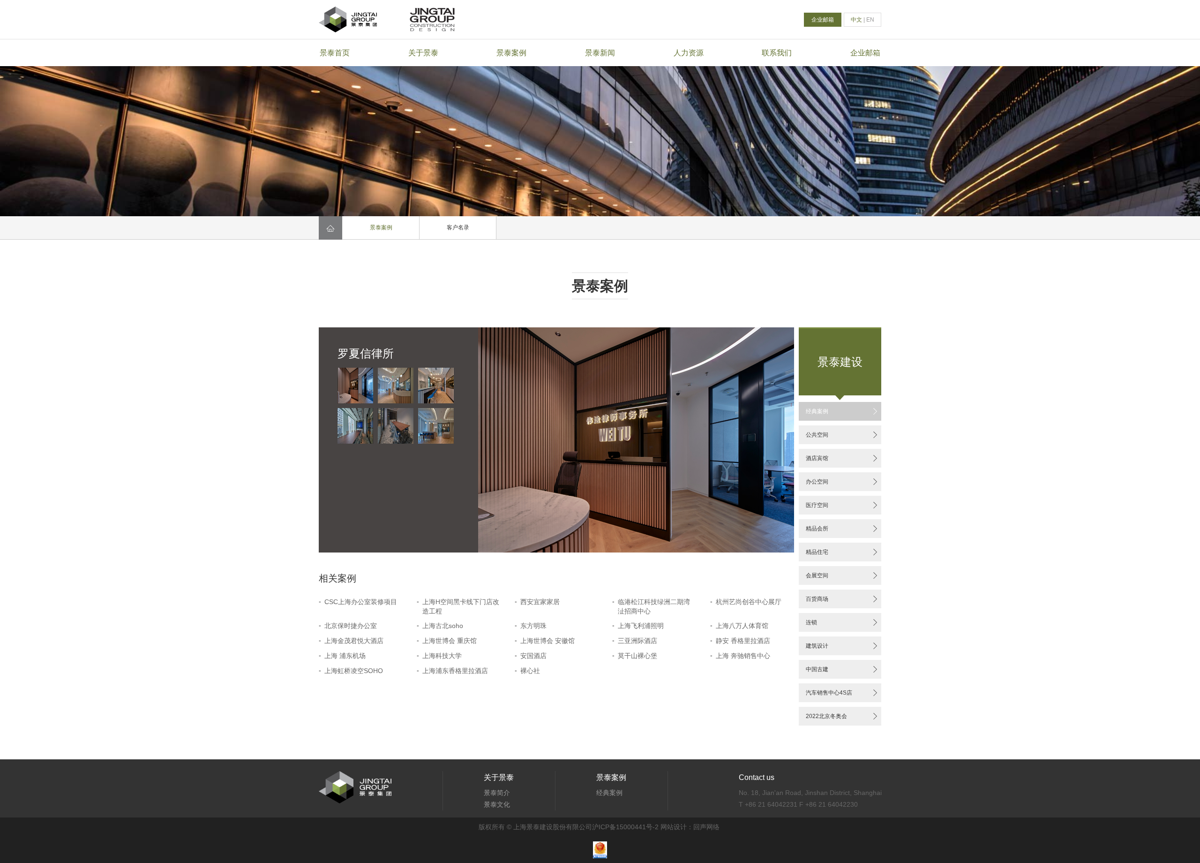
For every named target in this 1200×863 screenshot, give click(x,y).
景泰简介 (497, 792)
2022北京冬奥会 (842, 716)
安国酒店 (533, 655)
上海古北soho (442, 625)
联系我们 (777, 53)
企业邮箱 (822, 19)
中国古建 (842, 669)
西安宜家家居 (540, 602)
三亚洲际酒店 (637, 640)
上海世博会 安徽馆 (547, 640)
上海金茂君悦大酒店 (353, 640)
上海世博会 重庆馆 (449, 640)
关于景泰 (423, 53)
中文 (856, 19)
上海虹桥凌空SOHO (353, 670)
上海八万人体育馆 (742, 625)
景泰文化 (497, 804)
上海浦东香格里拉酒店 (455, 670)
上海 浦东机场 (345, 655)
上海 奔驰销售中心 (743, 655)
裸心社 (530, 670)
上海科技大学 (442, 655)
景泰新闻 (600, 53)
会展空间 (842, 575)
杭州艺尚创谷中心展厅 (748, 602)
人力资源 (689, 53)
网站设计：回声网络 (690, 827)
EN (870, 19)
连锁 (842, 622)
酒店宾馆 (842, 458)
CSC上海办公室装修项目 (360, 602)
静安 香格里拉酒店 (743, 640)
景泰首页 (335, 53)
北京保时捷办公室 (350, 625)
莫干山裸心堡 (637, 655)
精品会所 (842, 528)
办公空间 (842, 481)
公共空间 (842, 435)
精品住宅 (842, 552)
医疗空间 (842, 505)
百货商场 (842, 599)
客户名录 (458, 227)
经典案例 (842, 411)
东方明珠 (533, 625)
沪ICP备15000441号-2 (625, 827)
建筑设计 (842, 646)
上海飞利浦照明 (641, 625)
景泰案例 (511, 53)
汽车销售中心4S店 (842, 692)
